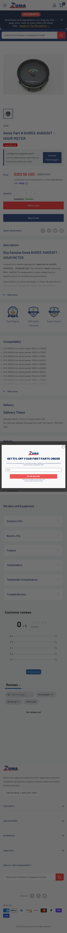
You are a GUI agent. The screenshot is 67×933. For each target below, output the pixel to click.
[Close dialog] (63, 447)
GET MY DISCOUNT (33, 476)
